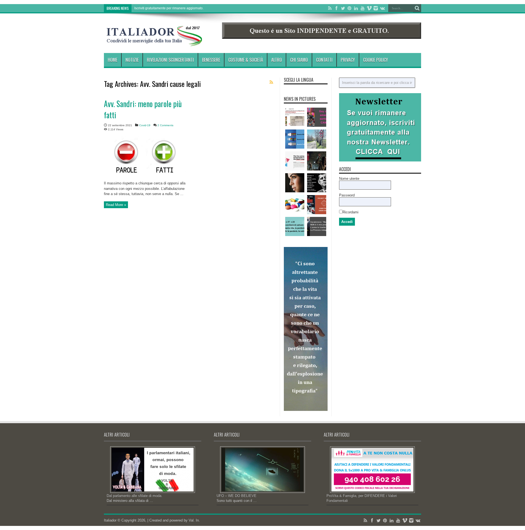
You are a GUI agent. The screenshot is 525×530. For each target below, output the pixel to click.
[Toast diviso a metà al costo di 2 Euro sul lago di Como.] (294, 117)
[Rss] (329, 8)
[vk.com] (382, 8)
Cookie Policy (375, 60)
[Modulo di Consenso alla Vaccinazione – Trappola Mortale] (316, 160)
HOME (112, 60)
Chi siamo (299, 60)
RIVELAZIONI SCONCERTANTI (170, 60)
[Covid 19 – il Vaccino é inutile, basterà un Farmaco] (294, 204)
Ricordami (350, 212)
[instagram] (375, 8)
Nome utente (349, 178)
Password (347, 195)
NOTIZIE (132, 60)
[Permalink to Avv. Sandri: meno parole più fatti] (145, 177)
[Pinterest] (349, 8)
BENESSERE (211, 60)
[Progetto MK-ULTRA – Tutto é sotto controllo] (316, 204)
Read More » (116, 205)
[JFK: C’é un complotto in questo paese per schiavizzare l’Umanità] (316, 182)
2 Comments (165, 125)
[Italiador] (154, 42)
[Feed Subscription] (271, 82)
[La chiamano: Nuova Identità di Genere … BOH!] (316, 117)
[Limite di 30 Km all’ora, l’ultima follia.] (316, 139)
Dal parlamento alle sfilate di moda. (134, 496)
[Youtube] (362, 8)
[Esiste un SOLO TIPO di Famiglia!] (294, 139)
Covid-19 (144, 125)
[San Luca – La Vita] (294, 226)
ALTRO (276, 60)
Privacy (348, 60)
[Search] (417, 8)
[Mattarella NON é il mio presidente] (316, 226)
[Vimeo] (369, 8)
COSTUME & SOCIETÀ (245, 60)
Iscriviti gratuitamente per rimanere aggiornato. (168, 8)
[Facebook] (336, 8)
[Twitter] (343, 8)
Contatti (324, 60)
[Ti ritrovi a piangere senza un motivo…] (294, 182)
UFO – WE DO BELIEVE (236, 496)
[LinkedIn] (356, 8)
